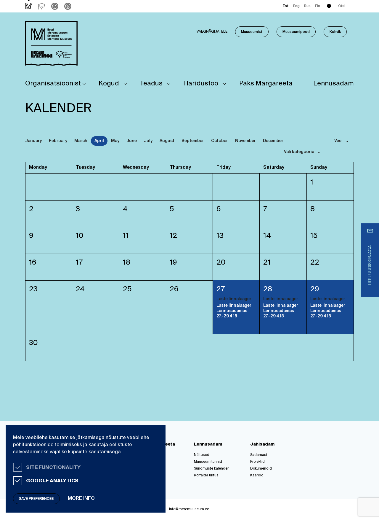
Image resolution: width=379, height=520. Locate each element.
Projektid (257, 462)
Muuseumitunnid (208, 462)
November (245, 141)
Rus (307, 6)
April (99, 141)
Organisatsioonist (53, 83)
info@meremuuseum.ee (189, 509)
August (167, 141)
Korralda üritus (206, 475)
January (33, 141)
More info (81, 498)
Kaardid (257, 475)
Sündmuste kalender (211, 468)
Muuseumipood (296, 32)
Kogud (109, 83)
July (148, 141)
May (115, 141)
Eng (296, 6)
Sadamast (258, 455)
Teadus (151, 83)
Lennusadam (333, 83)
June (131, 141)
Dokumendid (261, 468)
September (193, 141)
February (58, 141)
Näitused (201, 455)
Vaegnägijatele (212, 32)
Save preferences (36, 499)
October (219, 141)
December (273, 141)
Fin (317, 6)
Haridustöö (200, 83)
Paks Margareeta (266, 83)
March (80, 141)
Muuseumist (252, 32)
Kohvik (335, 32)
